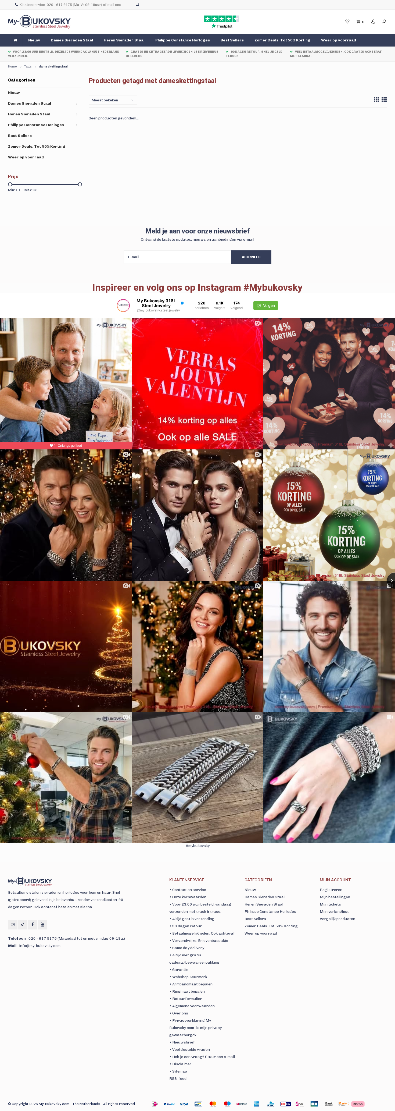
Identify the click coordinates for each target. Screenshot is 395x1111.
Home (12, 66)
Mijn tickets (330, 904)
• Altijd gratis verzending (191, 919)
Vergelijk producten (337, 919)
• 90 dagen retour (185, 926)
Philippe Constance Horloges (182, 40)
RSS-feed (177, 1078)
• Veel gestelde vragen (189, 1049)
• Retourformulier (185, 998)
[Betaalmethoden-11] (314, 1104)
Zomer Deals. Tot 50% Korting (282, 40)
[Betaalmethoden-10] (300, 1104)
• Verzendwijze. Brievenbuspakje (198, 940)
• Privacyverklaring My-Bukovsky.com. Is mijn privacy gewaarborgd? (195, 1027)
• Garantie (178, 969)
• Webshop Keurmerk (188, 977)
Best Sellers (232, 40)
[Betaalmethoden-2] (184, 1104)
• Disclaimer (180, 1064)
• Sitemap (178, 1071)
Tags (28, 66)
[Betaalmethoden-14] (358, 1104)
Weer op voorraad (338, 40)
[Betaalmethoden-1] (155, 1104)
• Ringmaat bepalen (187, 991)
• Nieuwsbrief (182, 1042)
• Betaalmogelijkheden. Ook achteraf (202, 933)
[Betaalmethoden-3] (198, 1104)
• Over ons (178, 1013)
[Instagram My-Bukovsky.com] (12, 924)
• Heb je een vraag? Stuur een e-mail (202, 1057)
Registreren (331, 890)
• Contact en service (187, 890)
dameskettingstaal (53, 66)
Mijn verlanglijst (334, 911)
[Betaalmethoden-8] (271, 1104)
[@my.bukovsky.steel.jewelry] (123, 305)
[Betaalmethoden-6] (242, 1104)
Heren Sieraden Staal (124, 40)
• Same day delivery (186, 948)
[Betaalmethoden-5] (227, 1104)
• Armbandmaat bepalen (191, 984)
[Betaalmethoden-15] (169, 1104)
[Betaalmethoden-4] (213, 1104)
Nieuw (34, 40)
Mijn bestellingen (335, 897)
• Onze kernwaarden (187, 897)
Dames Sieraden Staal (72, 40)
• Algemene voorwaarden (192, 1006)
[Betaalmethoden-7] (256, 1104)
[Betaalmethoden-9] (285, 1104)
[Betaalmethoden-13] (343, 1104)
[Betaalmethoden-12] (329, 1104)
